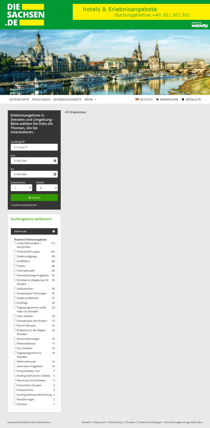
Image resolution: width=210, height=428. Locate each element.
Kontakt (86, 422)
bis (12, 169)
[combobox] (34, 147)
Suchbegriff (18, 141)
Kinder (40, 182)
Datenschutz (116, 422)
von (13, 155)
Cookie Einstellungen (150, 422)
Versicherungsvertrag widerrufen (183, 422)
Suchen (36, 197)
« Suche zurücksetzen (24, 205)
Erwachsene (18, 182)
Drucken (130, 422)
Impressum (99, 422)
